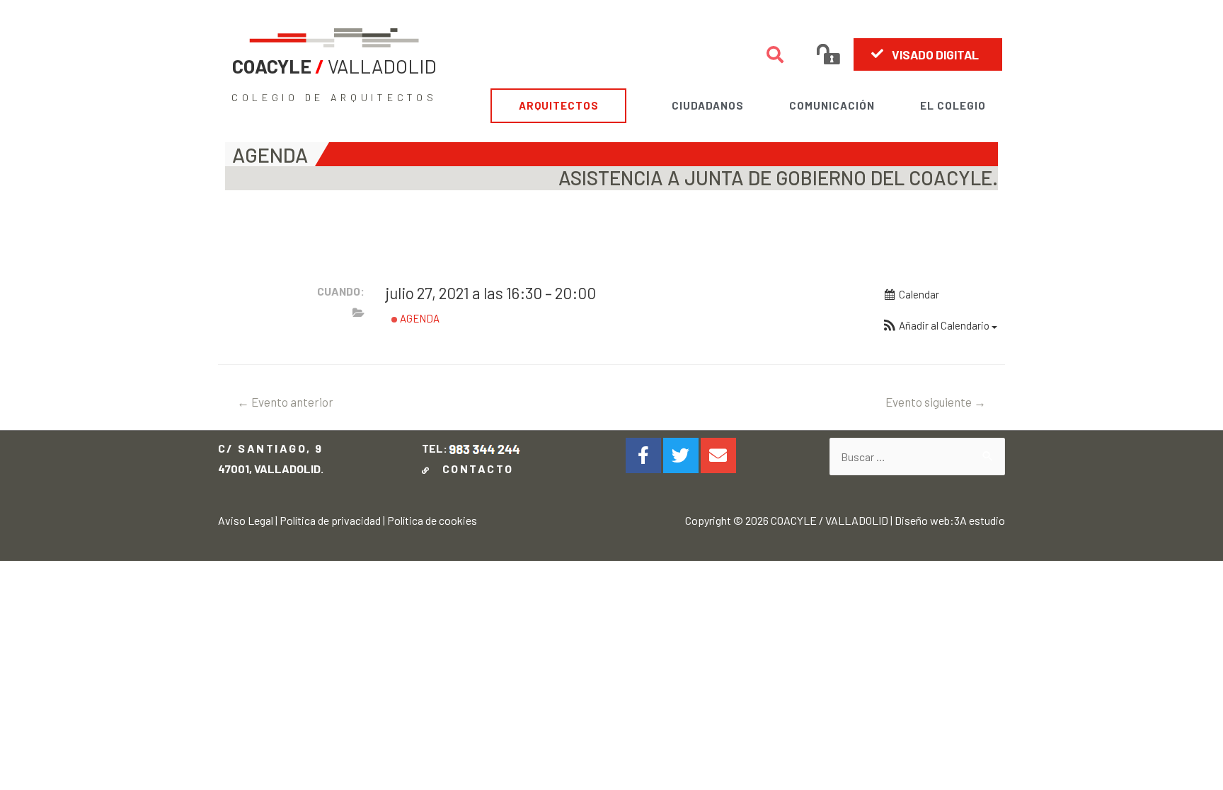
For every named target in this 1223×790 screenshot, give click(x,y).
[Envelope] (718, 455)
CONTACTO (473, 468)
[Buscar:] (917, 456)
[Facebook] (643, 455)
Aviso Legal (245, 520)
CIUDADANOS (708, 105)
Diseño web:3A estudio (950, 520)
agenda (419, 318)
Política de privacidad (330, 520)
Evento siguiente (935, 402)
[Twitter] (681, 455)
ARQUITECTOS (559, 105)
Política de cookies (432, 520)
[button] (928, 54)
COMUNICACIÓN (832, 105)
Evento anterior (285, 402)
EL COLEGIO (953, 105)
